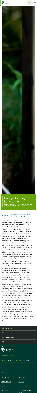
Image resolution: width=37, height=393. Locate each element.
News (7, 215)
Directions (21, 373)
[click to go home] (3, 3)
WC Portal (21, 381)
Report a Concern (6, 386)
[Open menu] (35, 3)
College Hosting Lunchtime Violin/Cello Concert (20, 215)
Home (3, 216)
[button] (29, 2)
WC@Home (4, 390)
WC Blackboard (22, 377)
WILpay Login (5, 377)
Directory (4, 373)
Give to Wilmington (23, 386)
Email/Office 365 (6, 381)
